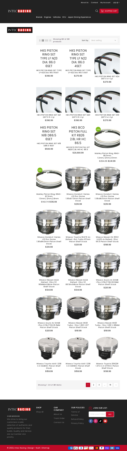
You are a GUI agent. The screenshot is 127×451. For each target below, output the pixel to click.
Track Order (59, 418)
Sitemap (46, 448)
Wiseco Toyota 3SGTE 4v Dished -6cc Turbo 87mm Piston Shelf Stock (78, 239)
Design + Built (34, 448)
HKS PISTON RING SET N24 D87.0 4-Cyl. (107, 77)
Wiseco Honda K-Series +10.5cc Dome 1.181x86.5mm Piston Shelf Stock (107, 197)
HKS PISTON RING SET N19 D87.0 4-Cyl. (107, 116)
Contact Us (59, 422)
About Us (85, 2)
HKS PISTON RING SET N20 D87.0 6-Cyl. (78, 116)
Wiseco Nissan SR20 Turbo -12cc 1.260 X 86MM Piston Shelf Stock (107, 325)
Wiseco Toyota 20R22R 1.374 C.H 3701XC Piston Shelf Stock (107, 366)
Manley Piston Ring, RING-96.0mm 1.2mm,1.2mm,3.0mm (107, 155)
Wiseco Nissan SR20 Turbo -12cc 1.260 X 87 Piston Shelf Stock (78, 325)
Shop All (39, 412)
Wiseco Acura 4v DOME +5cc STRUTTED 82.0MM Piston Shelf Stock (107, 282)
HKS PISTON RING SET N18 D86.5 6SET (49, 144)
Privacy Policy (77, 423)
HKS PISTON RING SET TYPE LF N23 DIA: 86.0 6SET (49, 71)
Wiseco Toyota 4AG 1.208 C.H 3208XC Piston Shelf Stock (78, 366)
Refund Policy (77, 419)
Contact (94, 2)
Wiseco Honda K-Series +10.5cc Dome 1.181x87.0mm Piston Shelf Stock (78, 197)
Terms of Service (75, 413)
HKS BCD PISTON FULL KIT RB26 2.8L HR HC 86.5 (78, 148)
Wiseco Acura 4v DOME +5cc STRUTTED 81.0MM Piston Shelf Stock (49, 325)
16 (110, 385)
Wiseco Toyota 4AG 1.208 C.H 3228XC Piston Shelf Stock (48, 366)
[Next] (116, 385)
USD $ (115, 2)
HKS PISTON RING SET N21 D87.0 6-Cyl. (49, 116)
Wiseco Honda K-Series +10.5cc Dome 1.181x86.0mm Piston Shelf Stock (49, 240)
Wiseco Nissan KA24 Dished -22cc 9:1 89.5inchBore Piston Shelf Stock (78, 283)
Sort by (85, 40)
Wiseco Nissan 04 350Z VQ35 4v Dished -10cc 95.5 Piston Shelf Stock (107, 239)
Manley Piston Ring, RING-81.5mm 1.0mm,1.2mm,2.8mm (48, 196)
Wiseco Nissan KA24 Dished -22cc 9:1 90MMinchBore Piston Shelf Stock (49, 283)
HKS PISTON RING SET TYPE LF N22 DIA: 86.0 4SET (78, 71)
